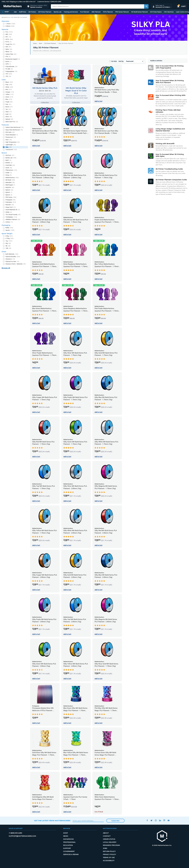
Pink (8, 104)
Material (5, 29)
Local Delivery (109, 842)
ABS (8, 34)
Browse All (6, 268)
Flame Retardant (11, 135)
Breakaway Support (12, 59)
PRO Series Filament (122, 12)
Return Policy (109, 851)
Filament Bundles (12, 256)
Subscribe (115, 821)
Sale (15, 12)
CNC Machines (169, 12)
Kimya (8, 175)
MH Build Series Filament (139, 12)
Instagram (156, 820)
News (65, 836)
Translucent (11, 149)
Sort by (121, 61)
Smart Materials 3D (12, 209)
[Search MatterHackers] (146, 6)
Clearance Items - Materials (15, 264)
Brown (9, 107)
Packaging (6, 225)
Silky (8, 147)
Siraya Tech (10, 207)
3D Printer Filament (44, 12)
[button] (37, 6)
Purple (9, 102)
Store (40, 43)
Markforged (10, 185)
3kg (8, 243)
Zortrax (9, 222)
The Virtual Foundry (13, 214)
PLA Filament (84, 12)
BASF (8, 160)
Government (69, 851)
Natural (9, 119)
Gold (8, 114)
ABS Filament (96, 12)
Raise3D (9, 205)
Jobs (105, 848)
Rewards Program (111, 845)
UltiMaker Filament (12, 219)
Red (8, 89)
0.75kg (9, 238)
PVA (7, 56)
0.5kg (9, 236)
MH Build (10, 180)
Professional (69, 842)
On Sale (114, 61)
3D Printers (32, 12)
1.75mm (10, 24)
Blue (8, 99)
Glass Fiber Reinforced (14, 130)
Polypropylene (11, 71)
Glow (8, 140)
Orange (9, 92)
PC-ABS (9, 69)
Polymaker (10, 202)
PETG (9, 39)
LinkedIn (160, 820)
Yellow (9, 94)
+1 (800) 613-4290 (55, 1)
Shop (65, 833)
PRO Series (10, 197)
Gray (8, 84)
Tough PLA (10, 44)
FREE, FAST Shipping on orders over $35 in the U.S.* (19, 1)
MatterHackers (12, 177)
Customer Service (43, 1)
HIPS (8, 64)
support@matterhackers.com (22, 836)
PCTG (8, 42)
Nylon (8, 49)
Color (4, 80)
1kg (8, 241)
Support (67, 848)
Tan (8, 109)
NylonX (8, 195)
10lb (8, 248)
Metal (8, 51)
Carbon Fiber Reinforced (14, 127)
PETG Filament (108, 12)
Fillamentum (11, 170)
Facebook (147, 820)
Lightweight (10, 144)
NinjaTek (9, 187)
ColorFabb (10, 165)
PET (8, 37)
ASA (8, 46)
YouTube (168, 820)
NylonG (9, 190)
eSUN (8, 168)
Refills (9, 227)
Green (9, 97)
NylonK (8, 192)
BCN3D (8, 162)
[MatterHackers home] (13, 6)
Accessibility (108, 861)
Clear (8, 111)
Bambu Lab (57, 12)
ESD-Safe (10, 132)
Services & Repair (71, 854)
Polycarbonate (11, 66)
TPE (8, 76)
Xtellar (8, 212)
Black (9, 82)
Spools (9, 230)
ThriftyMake (11, 217)
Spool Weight (7, 234)
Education (68, 845)
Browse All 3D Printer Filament (14, 17)
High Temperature (12, 142)
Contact (106, 836)
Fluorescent (10, 137)
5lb (7, 246)
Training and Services (71, 12)
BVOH (8, 61)
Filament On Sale (12, 261)
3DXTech (9, 155)
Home (35, 43)
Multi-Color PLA (11, 121)
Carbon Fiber (10, 54)
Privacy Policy (109, 854)
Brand (4, 153)
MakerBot (10, 182)
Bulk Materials (11, 254)
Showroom (68, 839)
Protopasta (10, 200)
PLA (9, 32)
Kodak (8, 172)
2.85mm (9, 26)
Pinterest (164, 820)
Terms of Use (109, 857)
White (9, 87)
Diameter (5, 21)
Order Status (109, 839)
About (106, 833)
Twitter (151, 820)
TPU (8, 74)
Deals (4, 252)
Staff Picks (22, 12)
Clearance (10, 259)
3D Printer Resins (156, 12)
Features (5, 125)
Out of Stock (99, 812)
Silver (8, 116)
